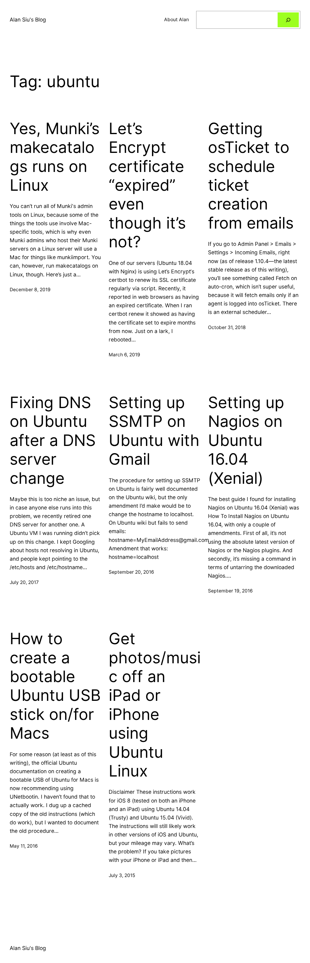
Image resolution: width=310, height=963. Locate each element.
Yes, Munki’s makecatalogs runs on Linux (55, 157)
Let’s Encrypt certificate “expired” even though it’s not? (147, 185)
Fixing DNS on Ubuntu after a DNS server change (53, 440)
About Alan (176, 19)
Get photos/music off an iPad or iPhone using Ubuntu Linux (155, 704)
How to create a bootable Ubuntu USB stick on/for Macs (55, 686)
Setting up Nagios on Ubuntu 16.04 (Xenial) (246, 440)
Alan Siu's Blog (28, 19)
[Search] (288, 19)
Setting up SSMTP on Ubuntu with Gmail (154, 431)
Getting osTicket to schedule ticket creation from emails (251, 176)
